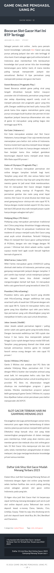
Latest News (19, 528)
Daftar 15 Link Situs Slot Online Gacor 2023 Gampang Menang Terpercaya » (30, 552)
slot (32, 528)
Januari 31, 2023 (12, 40)
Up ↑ (28, 567)
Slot (33, 49)
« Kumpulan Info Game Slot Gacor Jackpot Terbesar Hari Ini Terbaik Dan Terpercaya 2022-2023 (25, 542)
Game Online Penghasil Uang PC (27, 7)
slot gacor (39, 528)
